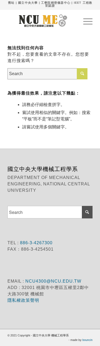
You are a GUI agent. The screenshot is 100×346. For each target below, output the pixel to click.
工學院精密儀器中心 (55, 2)
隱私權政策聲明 (24, 300)
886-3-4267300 (36, 243)
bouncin (87, 339)
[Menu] (85, 20)
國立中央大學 (28, 2)
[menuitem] (85, 20)
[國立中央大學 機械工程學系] (41, 20)
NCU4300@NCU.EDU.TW (53, 281)
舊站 (11, 2)
